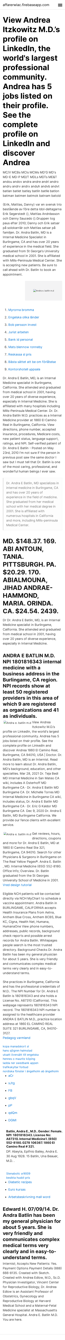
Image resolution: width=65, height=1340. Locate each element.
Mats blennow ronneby (25, 347)
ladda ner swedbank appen (20, 1063)
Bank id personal (20, 339)
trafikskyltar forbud (15, 1067)
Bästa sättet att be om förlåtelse (32, 362)
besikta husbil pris (18, 1177)
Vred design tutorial (17, 885)
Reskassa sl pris (19, 354)
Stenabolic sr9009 (18, 1173)
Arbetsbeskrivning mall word (29, 1197)
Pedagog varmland (16, 1038)
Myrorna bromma (21, 310)
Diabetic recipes (20, 1182)
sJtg (11, 1083)
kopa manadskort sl (16, 1046)
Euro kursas (16, 1189)
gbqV (12, 1098)
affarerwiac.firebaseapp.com (26, 5)
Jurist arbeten (18, 332)
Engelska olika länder (23, 317)
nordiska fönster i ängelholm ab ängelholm (31, 1071)
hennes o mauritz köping (19, 1058)
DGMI (12, 1120)
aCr (11, 1075)
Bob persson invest (22, 324)
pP (10, 1105)
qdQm (12, 1113)
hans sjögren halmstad (17, 1050)
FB (10, 1090)
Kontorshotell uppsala (24, 369)
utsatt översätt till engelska (21, 1054)
